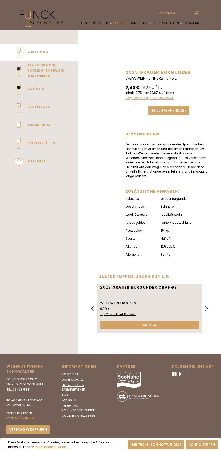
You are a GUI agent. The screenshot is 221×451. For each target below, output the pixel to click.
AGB (65, 395)
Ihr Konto (165, 12)
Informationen (79, 366)
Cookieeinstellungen (78, 415)
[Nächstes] (207, 309)
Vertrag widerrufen (28, 429)
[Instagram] (181, 374)
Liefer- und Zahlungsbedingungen (79, 408)
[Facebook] (174, 374)
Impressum (70, 374)
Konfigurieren (202, 444)
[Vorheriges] (92, 309)
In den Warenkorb (169, 110)
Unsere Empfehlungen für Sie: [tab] (134, 276)
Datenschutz (72, 379)
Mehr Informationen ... (52, 447)
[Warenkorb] (196, 12)
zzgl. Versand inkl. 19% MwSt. (150, 98)
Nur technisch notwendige (155, 444)
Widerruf (69, 400)
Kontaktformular (21, 418)
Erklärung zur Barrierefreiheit (74, 387)
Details (149, 324)
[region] (98, 150)
